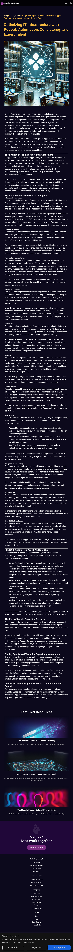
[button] (71, 3)
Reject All (37, 947)
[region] (36, 942)
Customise (13, 947)
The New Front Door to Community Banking (36, 740)
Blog (6, 15)
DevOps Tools (16, 15)
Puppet (15, 122)
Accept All (59, 947)
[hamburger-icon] (66, 3)
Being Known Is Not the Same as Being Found (36, 774)
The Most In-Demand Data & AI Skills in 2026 (36, 810)
